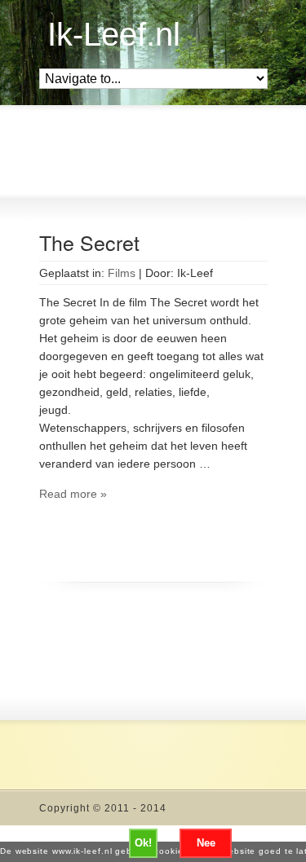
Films (121, 272)
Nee (206, 843)
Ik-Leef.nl (113, 34)
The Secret (89, 242)
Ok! (143, 843)
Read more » (73, 493)
